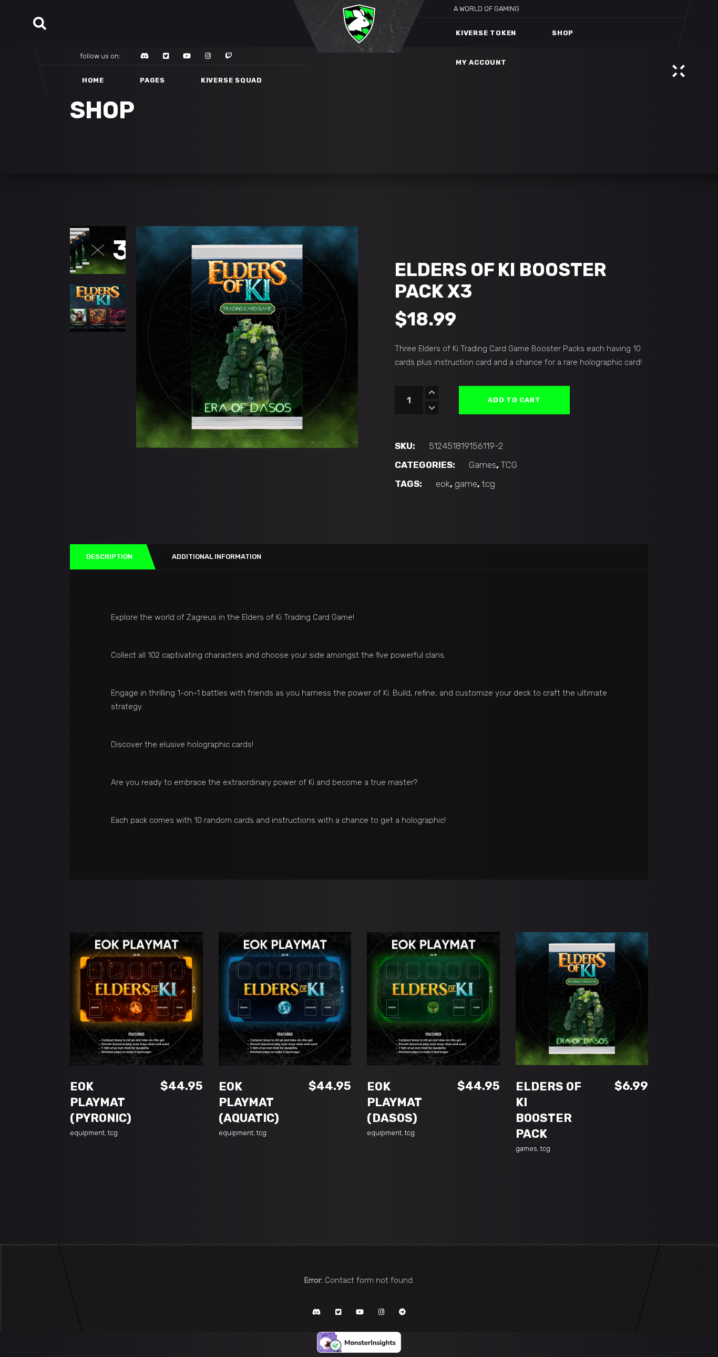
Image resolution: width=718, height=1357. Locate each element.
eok (443, 483)
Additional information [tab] (216, 556)
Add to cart (514, 400)
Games (482, 465)
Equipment (87, 1133)
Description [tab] (109, 556)
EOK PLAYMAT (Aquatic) (249, 1102)
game (466, 483)
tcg (488, 483)
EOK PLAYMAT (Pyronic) (100, 1102)
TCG (509, 465)
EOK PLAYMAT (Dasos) (394, 1102)
